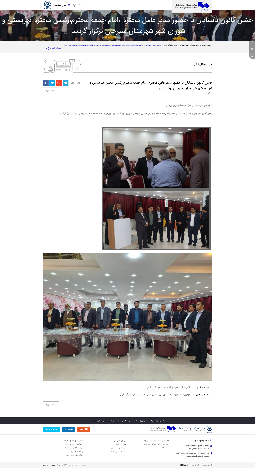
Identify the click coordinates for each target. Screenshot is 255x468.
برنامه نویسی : (195, 465)
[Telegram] (65, 83)
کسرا (92, 420)
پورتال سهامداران (77, 451)
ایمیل (81, 429)
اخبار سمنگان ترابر (170, 45)
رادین (162, 420)
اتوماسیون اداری (102, 420)
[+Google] (59, 83)
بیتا (157, 420)
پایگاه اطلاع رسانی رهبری (73, 455)
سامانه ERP (68, 429)
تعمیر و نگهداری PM (125, 420)
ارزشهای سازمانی (120, 440)
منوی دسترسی (60, 5)
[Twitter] (52, 83)
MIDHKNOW (51, 429)
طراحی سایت (207, 465)
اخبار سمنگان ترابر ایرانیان (189, 45)
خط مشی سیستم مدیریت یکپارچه (156, 440)
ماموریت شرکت (120, 444)
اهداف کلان (165, 447)
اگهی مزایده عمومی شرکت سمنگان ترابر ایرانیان (175, 387)
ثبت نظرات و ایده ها (118, 451)
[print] (79, 83)
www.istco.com (49, 465)
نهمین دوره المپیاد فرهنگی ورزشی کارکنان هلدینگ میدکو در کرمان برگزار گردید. (161, 394)
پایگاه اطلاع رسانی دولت (74, 447)
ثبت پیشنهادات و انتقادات (73, 440)
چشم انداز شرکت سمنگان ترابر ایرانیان (155, 444)
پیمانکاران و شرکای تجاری (73, 444)
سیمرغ (113, 420)
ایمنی (137, 420)
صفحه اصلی (206, 45)
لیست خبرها (51, 90)
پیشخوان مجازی (147, 420)
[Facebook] (46, 83)
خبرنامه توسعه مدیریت (117, 447)
